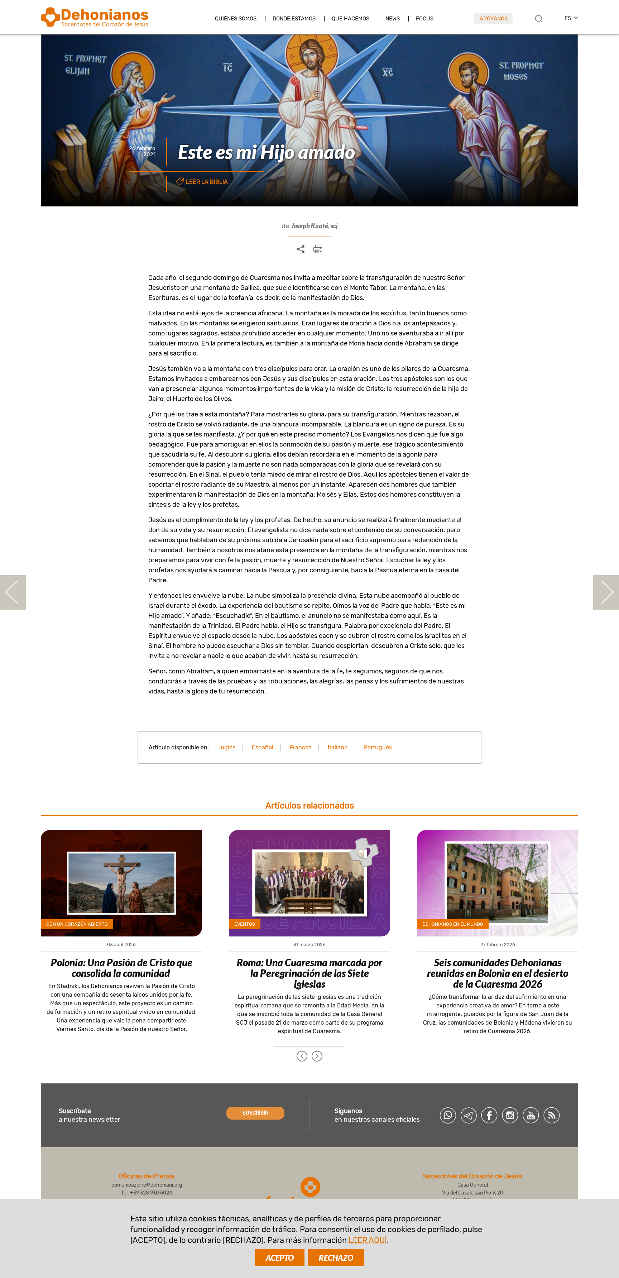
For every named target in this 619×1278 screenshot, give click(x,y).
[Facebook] (489, 1115)
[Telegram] (468, 1115)
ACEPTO (280, 1258)
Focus (424, 19)
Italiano (337, 747)
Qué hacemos (350, 19)
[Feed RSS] (551, 1115)
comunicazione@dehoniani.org (146, 1185)
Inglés (227, 747)
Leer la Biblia (207, 181)
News (392, 19)
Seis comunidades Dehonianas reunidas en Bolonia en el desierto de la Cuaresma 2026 (497, 973)
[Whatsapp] (447, 1115)
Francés (300, 747)
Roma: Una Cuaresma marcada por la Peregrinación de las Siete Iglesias (310, 973)
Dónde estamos (294, 19)
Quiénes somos (235, 19)
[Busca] (538, 18)
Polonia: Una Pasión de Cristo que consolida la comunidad (121, 967)
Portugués (378, 747)
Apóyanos (494, 18)
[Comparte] (300, 249)
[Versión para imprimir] (317, 249)
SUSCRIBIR (255, 1113)
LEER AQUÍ (368, 1240)
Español (262, 747)
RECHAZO (336, 1258)
